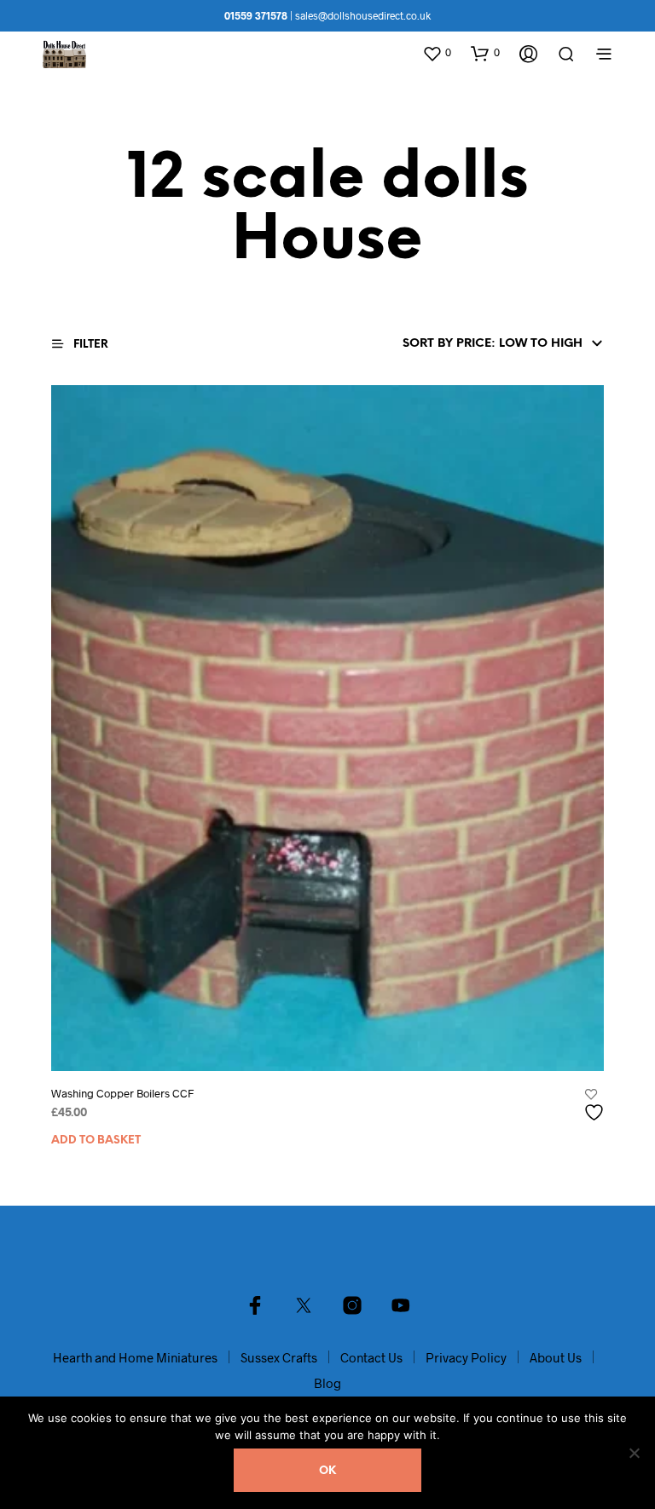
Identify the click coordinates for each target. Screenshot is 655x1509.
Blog (327, 1383)
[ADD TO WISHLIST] (596, 1105)
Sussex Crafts (279, 1357)
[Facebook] (255, 1305)
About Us (556, 1357)
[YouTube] (401, 1305)
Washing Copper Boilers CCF (122, 1093)
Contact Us (371, 1357)
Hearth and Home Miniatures (135, 1357)
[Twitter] (303, 1305)
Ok (327, 1471)
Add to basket (96, 1140)
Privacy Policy (466, 1357)
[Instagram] (352, 1305)
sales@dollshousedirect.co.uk (363, 15)
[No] (633, 1452)
